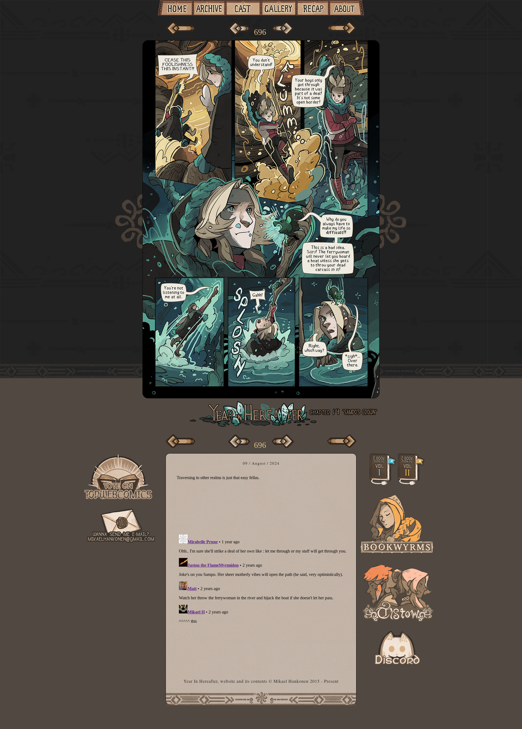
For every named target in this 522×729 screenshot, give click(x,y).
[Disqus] (263, 600)
